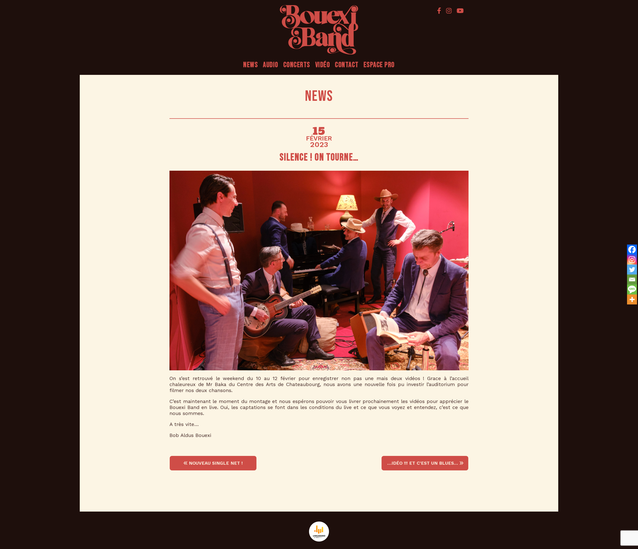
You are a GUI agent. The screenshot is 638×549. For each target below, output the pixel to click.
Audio (270, 64)
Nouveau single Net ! (215, 463)
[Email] (632, 279)
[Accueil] (319, 30)
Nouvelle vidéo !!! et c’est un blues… (420, 463)
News (250, 64)
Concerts (296, 64)
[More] (632, 299)
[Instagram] (449, 10)
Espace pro (379, 64)
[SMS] (632, 289)
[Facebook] (439, 10)
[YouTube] (459, 10)
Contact (347, 64)
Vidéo (322, 64)
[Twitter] (632, 269)
